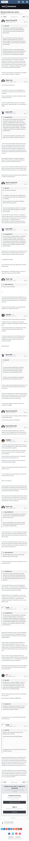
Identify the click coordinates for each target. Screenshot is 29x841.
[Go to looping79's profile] (3, 315)
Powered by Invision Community (14, 838)
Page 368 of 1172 (14, 16)
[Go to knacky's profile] (4, 607)
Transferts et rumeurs (17, 13)
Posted (10, 22)
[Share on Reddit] (14, 829)
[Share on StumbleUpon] (16, 829)
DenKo (3, 13)
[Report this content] (24, 22)
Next (24, 16)
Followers (13, 818)
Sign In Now (14, 812)
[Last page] (27, 17)
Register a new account (14, 802)
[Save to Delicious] (11, 829)
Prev (5, 16)
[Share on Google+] (7, 829)
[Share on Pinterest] (21, 829)
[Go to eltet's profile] (3, 675)
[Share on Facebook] (4, 829)
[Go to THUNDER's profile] (3, 440)
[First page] (1, 17)
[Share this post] (26, 22)
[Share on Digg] (9, 829)
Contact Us (18, 837)
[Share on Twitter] (2, 829)
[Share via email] (19, 829)
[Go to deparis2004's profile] (3, 112)
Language (10, 837)
